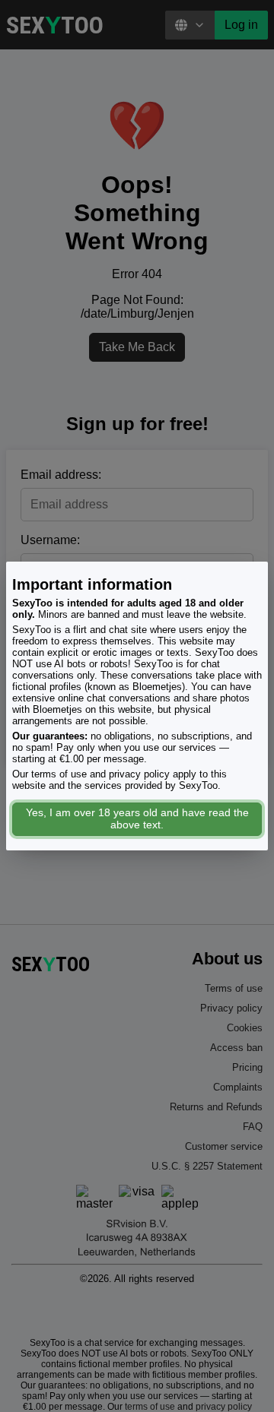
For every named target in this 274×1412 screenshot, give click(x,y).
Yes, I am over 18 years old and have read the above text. (137, 818)
